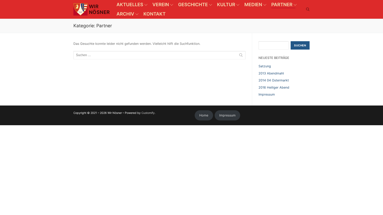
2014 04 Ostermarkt (274, 80)
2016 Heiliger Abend (274, 87)
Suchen (300, 45)
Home (203, 115)
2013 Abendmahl (271, 73)
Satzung (265, 66)
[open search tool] (308, 9)
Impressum (267, 94)
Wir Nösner (99, 9)
